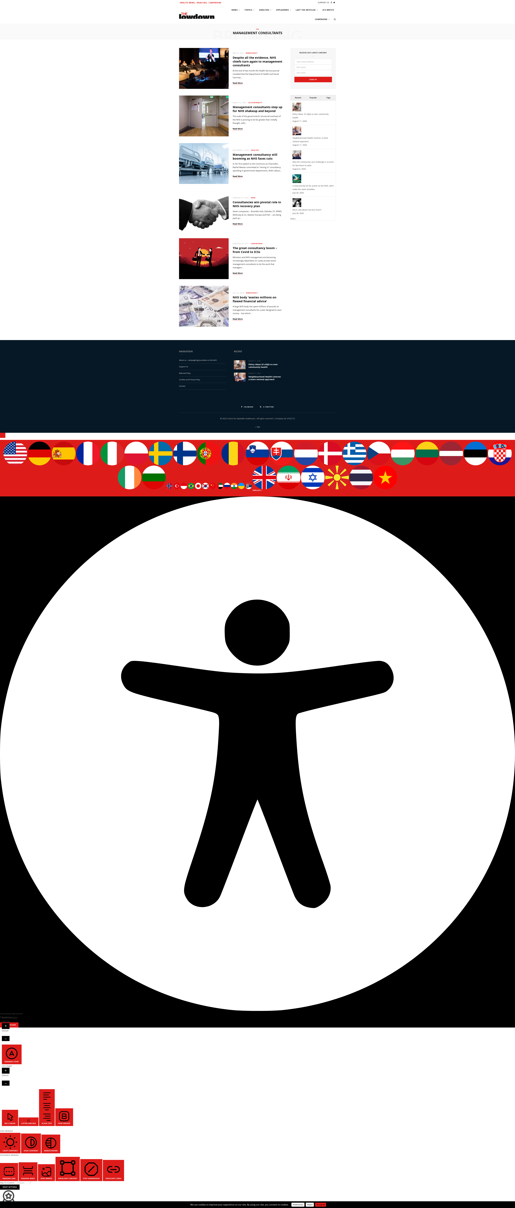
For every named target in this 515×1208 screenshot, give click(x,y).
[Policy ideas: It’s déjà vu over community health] (297, 110)
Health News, (187, 2)
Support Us (183, 366)
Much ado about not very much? (307, 209)
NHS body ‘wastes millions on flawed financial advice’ (254, 299)
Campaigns (215, 2)
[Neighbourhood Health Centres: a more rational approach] (297, 134)
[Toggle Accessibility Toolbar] (2, 435)
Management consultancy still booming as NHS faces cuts (255, 156)
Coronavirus (257, 244)
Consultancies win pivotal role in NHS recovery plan (257, 204)
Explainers (282, 9)
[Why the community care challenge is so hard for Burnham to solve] (297, 158)
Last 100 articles (305, 9)
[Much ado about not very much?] (297, 206)
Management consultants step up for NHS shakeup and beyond (257, 109)
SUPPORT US (323, 2)
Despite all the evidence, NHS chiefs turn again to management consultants (257, 61)
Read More (238, 83)
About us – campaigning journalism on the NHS (198, 360)
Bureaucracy (251, 53)
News (234, 9)
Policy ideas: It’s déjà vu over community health (263, 365)
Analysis (264, 9)
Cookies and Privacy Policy (189, 379)
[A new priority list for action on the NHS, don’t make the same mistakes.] (297, 182)
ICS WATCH (328, 9)
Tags (328, 97)
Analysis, (201, 2)
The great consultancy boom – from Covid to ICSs (255, 250)
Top (258, 427)
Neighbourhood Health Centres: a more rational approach (265, 378)
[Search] (334, 19)
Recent (298, 97)
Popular (313, 97)
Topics (248, 9)
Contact (182, 386)
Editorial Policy (185, 373)
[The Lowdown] (196, 15)
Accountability (255, 103)
